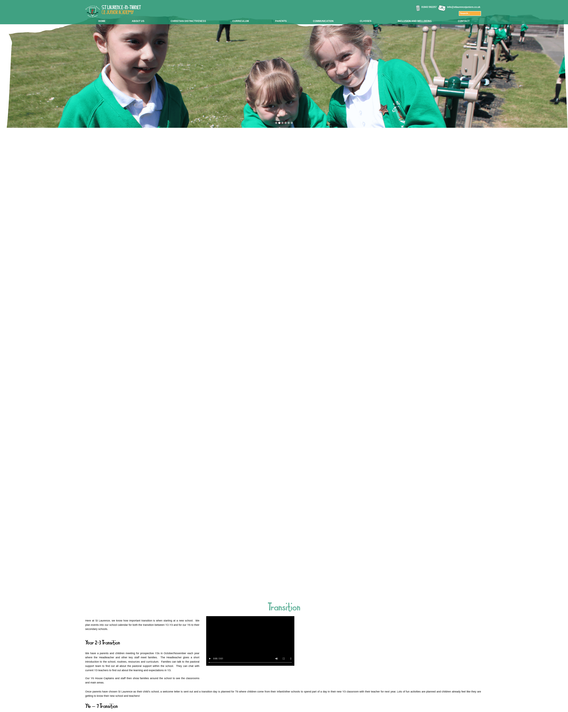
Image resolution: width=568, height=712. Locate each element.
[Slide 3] (282, 122)
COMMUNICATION (323, 21)
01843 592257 (429, 7)
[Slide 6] (292, 122)
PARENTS (281, 21)
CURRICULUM (240, 21)
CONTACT (464, 21)
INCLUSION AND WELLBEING (415, 21)
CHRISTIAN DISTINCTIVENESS (188, 21)
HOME (101, 21)
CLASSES (365, 21)
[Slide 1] (276, 122)
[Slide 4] (285, 122)
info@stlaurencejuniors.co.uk (463, 7)
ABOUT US (138, 21)
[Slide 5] (289, 122)
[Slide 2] (279, 122)
